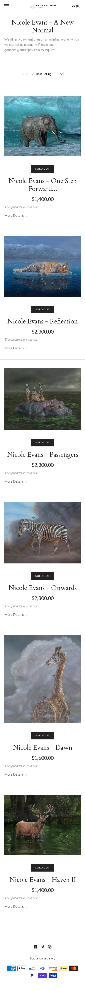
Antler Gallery (47, 958)
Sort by (28, 74)
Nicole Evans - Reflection (42, 321)
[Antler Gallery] (42, 6)
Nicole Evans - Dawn (42, 747)
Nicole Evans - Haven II (42, 879)
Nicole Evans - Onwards (42, 587)
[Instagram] (49, 946)
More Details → (16, 215)
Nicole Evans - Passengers (42, 454)
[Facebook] (35, 946)
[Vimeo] (42, 946)
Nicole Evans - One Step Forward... (42, 184)
